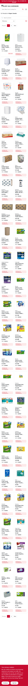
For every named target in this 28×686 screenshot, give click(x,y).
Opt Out (14, 683)
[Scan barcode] (26, 9)
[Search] (23, 9)
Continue (5, 683)
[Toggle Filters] (26, 21)
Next (15, 25)
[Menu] (2, 6)
